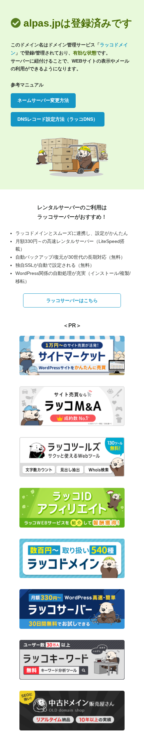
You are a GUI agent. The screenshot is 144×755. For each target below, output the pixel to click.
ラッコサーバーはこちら (72, 300)
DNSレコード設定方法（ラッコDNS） (57, 119)
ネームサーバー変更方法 (43, 100)
